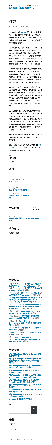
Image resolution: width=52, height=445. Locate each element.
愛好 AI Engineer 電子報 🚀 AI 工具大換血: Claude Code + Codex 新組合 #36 (25, 306)
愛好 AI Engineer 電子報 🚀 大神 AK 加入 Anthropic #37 (26, 289)
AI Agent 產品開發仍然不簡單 (20, 399)
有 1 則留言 (30, 26)
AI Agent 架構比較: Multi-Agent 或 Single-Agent (23, 301)
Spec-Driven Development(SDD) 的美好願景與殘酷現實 (25, 323)
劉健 (12, 332)
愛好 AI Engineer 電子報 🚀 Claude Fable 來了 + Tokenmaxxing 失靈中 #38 (25, 367)
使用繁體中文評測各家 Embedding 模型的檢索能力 (24, 317)
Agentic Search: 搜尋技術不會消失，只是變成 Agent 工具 (25, 391)
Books (12, 181)
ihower (12, 26)
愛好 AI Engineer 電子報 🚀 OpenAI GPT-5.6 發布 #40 (25, 355)
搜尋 (10, 404)
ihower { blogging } (16, 5)
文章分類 (28, 8)
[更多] (33, 8)
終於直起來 (23, 32)
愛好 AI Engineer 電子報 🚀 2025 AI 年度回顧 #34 (25, 386)
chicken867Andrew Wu (20, 337)
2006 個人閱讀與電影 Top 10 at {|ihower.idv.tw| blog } (24, 219)
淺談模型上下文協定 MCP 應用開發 (25, 329)
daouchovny (16, 304)
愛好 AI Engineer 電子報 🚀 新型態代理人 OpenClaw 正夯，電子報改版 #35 (25, 381)
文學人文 (17, 181)
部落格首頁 (13, 8)
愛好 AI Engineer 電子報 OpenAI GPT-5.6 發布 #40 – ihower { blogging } (25, 285)
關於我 (21, 8)
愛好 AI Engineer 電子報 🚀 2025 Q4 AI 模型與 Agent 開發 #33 (25, 395)
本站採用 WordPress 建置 (25, 439)
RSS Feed (14, 430)
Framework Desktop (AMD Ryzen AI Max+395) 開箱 (25, 312)
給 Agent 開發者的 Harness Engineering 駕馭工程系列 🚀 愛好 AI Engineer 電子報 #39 (25, 361)
